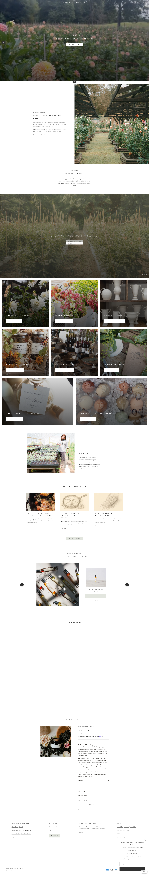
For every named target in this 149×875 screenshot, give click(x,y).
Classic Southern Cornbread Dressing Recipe (71, 516)
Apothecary (39, 6)
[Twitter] (84, 800)
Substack (21, 826)
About (13, 826)
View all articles (75, 538)
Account (128, 2)
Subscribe (132, 868)
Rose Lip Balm (85, 730)
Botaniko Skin (17, 830)
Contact (16, 826)
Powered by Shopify (10, 871)
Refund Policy (133, 826)
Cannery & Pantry (52, 6)
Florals (20, 6)
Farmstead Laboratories (26, 830)
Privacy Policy (120, 826)
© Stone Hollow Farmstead (14, 868)
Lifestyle (75, 6)
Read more (29, 526)
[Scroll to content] (74, 81)
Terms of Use (126, 826)
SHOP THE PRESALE (74, 44)
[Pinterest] (86, 800)
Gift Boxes (65, 6)
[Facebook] (82, 800)
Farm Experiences (88, 6)
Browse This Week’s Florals (74, 243)
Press (13, 837)
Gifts (13, 830)
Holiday (129, 6)
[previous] (3, 42)
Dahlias (28, 6)
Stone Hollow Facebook (26, 834)
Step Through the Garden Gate (39, 134)
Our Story (100, 6)
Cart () (142, 2)
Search (135, 2)
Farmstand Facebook (16, 834)
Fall (121, 6)
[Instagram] (120, 837)
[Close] (145, 840)
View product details (82, 809)
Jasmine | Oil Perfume (95, 589)
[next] (145, 42)
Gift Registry (112, 6)
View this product (96, 596)
